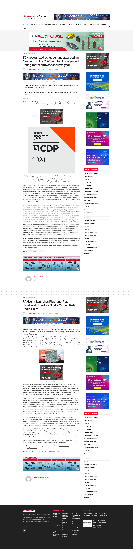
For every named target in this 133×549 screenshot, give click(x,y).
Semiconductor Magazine (49, 24)
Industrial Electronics (91, 203)
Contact (108, 544)
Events (103, 24)
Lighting (86, 215)
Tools (24, 28)
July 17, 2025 (44, 69)
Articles (86, 179)
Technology (62, 24)
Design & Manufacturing (91, 194)
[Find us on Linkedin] (24, 530)
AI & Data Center (88, 176)
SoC (46, 451)
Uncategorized (88, 250)
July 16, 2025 (44, 313)
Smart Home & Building (90, 241)
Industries (79, 24)
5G (26, 451)
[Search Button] (109, 26)
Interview (71, 24)
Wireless (86, 253)
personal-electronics (90, 220)
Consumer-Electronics (91, 191)
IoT (85, 209)
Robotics (86, 229)
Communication (88, 188)
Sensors (86, 238)
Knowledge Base (95, 24)
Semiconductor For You (33, 69)
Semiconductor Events (91, 232)
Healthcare (87, 200)
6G (30, 451)
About (89, 544)
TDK (42, 251)
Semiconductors (35, 251)
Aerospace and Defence (91, 173)
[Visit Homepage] (35, 17)
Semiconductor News (33, 24)
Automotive (87, 185)
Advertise (95, 544)
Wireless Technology (53, 451)
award (27, 251)
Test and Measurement (91, 247)
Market (86, 24)
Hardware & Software (90, 197)
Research (86, 226)
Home (24, 24)
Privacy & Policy (102, 544)
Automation (87, 182)
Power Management (90, 223)
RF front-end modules (37, 451)
